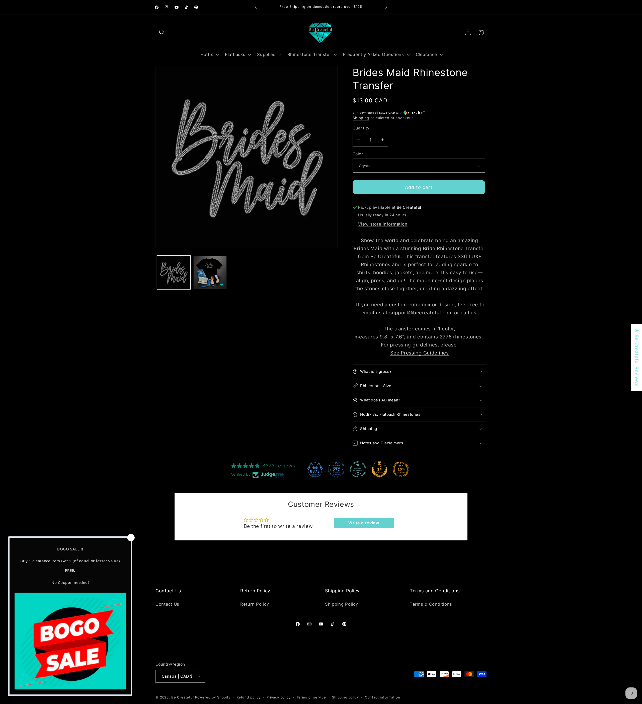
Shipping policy (345, 697)
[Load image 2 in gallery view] (210, 272)
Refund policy (248, 697)
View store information (382, 224)
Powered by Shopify (212, 697)
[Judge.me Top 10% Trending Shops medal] (401, 469)
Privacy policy (279, 697)
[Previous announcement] (255, 7)
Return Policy (254, 603)
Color (358, 154)
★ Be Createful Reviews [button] (637, 357)
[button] (162, 32)
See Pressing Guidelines (419, 353)
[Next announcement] (386, 7)
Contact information (382, 697)
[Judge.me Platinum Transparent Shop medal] (358, 469)
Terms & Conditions (431, 603)
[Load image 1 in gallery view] (173, 272)
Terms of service (311, 697)
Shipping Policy (341, 603)
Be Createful (182, 697)
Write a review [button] (363, 522)
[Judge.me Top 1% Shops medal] (379, 469)
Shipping (361, 118)
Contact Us (167, 603)
